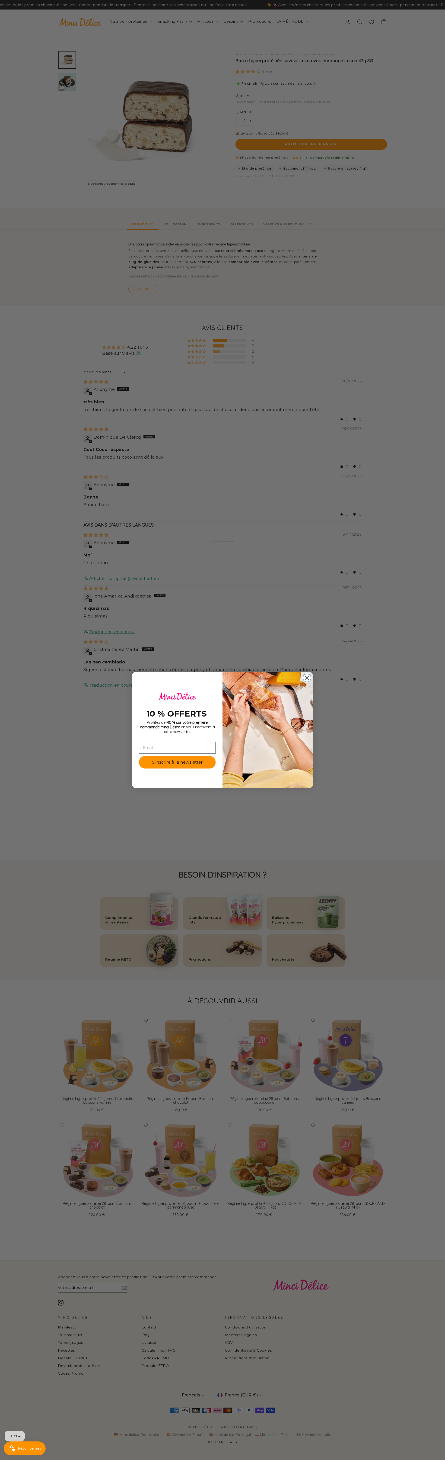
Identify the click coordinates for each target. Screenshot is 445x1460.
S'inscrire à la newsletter (177, 762)
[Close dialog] (307, 678)
